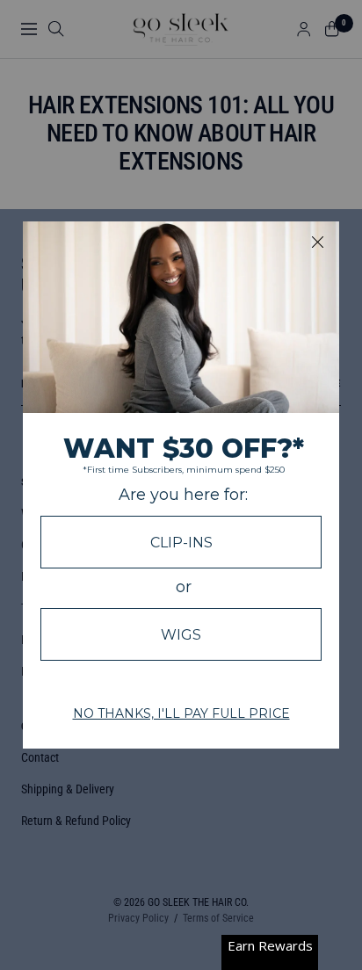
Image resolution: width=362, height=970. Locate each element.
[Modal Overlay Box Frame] (181, 485)
